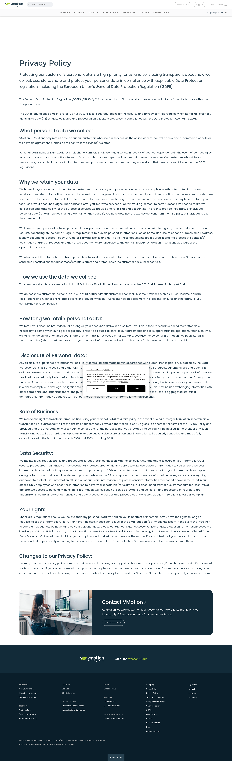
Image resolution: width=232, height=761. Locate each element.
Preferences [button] (124, 382)
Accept (136, 389)
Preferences (95, 389)
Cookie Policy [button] (134, 379)
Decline (116, 389)
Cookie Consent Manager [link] (95, 370)
